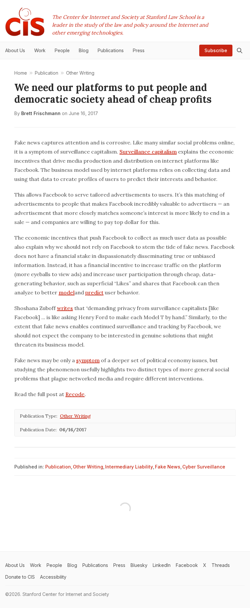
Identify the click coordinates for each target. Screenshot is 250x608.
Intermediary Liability (129, 466)
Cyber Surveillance (203, 466)
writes (65, 308)
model (67, 292)
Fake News (167, 466)
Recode (75, 394)
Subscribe (215, 50)
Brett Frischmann (41, 113)
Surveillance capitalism (148, 151)
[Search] (239, 50)
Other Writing (75, 416)
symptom (88, 360)
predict (94, 292)
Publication (58, 466)
